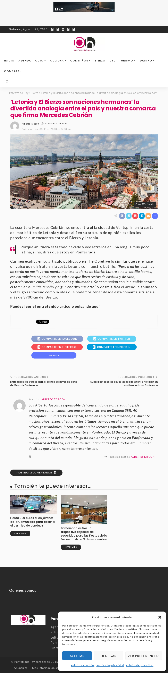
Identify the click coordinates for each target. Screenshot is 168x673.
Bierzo (100, 60)
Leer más (20, 533)
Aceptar (77, 656)
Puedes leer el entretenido (35, 306)
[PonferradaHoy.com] (84, 44)
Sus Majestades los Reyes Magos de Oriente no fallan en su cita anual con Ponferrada (124, 383)
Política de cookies (82, 665)
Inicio (9, 60)
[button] (160, 617)
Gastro (146, 60)
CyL (112, 60)
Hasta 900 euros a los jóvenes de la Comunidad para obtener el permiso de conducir (32, 521)
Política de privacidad (110, 665)
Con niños (79, 60)
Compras (11, 71)
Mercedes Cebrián (48, 227)
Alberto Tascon (30, 123)
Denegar (109, 656)
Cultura (57, 60)
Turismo (126, 60)
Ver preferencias (144, 656)
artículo (67, 306)
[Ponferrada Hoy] (28, 619)
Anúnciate (21, 668)
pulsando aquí (87, 306)
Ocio (39, 60)
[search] (7, 82)
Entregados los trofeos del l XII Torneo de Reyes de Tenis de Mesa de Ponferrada (43, 383)
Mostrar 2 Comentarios (34, 472)
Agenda (24, 60)
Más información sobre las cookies (55, 668)
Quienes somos (22, 590)
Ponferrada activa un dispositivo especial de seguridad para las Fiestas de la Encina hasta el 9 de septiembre (84, 533)
